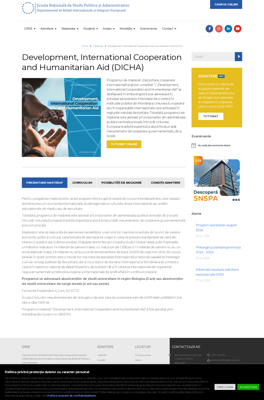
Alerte (138, 360)
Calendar (101, 355)
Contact (167, 28)
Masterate (68, 28)
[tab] (44, 182)
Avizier (107, 28)
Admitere (47, 28)
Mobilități (126, 28)
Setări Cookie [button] (225, 386)
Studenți (89, 28)
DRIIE (28, 28)
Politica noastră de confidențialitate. (71, 395)
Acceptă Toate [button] (248, 386)
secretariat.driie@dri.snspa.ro (225, 360)
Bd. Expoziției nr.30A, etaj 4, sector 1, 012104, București (188, 359)
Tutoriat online (124, 144)
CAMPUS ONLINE (226, 4)
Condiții (101, 360)
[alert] (217, 145)
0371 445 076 (218, 355)
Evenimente (148, 28)
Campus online (143, 355)
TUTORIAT (210, 116)
